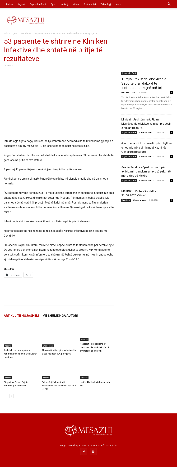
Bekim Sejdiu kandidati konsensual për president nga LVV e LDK (59, 385)
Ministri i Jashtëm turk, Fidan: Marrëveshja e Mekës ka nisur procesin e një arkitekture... (146, 123)
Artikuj (64, 4)
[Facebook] (7, 73)
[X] (15, 73)
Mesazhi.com (128, 92)
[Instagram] (93, 451)
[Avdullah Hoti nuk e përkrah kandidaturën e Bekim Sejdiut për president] (21, 335)
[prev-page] (6, 396)
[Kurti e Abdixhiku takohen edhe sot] (97, 370)
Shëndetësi (90, 4)
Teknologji (106, 4)
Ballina (9, 4)
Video (76, 4)
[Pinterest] (23, 73)
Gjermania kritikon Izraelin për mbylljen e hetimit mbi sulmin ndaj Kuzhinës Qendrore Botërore (146, 147)
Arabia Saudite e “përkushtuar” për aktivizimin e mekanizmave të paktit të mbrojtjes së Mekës (146, 171)
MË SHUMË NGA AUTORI (60, 315)
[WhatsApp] (31, 73)
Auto (118, 4)
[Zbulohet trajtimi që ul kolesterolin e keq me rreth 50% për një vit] (59, 335)
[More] (39, 73)
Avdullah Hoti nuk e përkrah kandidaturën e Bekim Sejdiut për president (20, 353)
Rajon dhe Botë (38, 4)
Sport (54, 4)
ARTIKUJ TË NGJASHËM (21, 315)
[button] (169, 4)
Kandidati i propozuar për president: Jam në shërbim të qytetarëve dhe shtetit (94, 347)
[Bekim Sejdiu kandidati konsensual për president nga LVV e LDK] (59, 370)
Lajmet (21, 4)
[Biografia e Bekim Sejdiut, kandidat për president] (21, 370)
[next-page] (11, 396)
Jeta (15, 33)
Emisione (126, 200)
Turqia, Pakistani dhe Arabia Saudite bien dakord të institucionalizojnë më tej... (143, 83)
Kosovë (8, 346)
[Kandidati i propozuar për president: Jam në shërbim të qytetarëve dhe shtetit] (97, 332)
